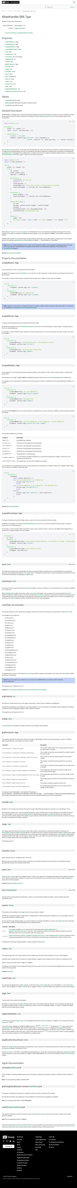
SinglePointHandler (19, 28)
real (14, 581)
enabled (7, 62)
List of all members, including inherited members (19, 33)
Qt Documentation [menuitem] (54, 1145)
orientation (8, 71)
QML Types (17, 11)
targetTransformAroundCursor (13, 91)
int (14, 696)
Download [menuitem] (38, 1147)
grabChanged (9, 103)
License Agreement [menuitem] (40, 1139)
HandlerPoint (11, 890)
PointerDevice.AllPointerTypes (28, 524)
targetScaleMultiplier (11, 89)
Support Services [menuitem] (21, 1165)
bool (9, 564)
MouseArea (10, 253)
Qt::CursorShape (11, 690)
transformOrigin (69, 1053)
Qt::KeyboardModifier (13, 506)
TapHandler (63, 834)
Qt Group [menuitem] (20, 1137)
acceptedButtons (10, 42)
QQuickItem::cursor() (22, 690)
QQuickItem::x (55, 935)
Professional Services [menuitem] (23, 1160)
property (7, 79)
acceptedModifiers (10, 47)
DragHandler (7, 153)
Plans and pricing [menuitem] (40, 1145)
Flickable (18, 253)
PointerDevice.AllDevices (27, 326)
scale (10, 929)
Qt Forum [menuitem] (51, 1147)
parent (7, 74)
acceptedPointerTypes (11, 49)
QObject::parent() (17, 883)
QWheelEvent (37, 1114)
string (11, 905)
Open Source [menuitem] (38, 1142)
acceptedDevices (10, 44)
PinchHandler (5, 832)
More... (20, 21)
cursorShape (8, 57)
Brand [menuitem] (18, 1142)
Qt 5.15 (4, 11)
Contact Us (8, 1146)
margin (7, 69)
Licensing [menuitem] (38, 1137)
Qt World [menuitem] (19, 1170)
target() (67, 878)
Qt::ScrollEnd (39, 595)
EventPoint (13, 1067)
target (7, 86)
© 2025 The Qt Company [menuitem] (10, 1176)
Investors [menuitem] (19, 1150)
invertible (8, 66)
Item (12, 381)
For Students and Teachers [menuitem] (56, 1142)
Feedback (69, 1176)
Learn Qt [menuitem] (51, 1137)
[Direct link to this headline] (13, 38)
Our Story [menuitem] (19, 1139)
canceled (7, 100)
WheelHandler (9, 593)
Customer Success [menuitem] (22, 1163)
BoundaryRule (6, 150)
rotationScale (9, 84)
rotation (7, 81)
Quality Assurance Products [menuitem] (24, 1155)
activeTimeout (9, 54)
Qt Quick (10, 11)
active (6, 52)
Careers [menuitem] (19, 1147)
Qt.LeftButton (24, 273)
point (6, 76)
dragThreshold (9, 59)
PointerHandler (52, 377)
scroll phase (33, 593)
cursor (29, 673)
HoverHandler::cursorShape (38, 690)
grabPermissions (10, 64)
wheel (7, 105)
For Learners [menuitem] (52, 1139)
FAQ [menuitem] (36, 1150)
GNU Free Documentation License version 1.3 (22, 1126)
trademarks (67, 1126)
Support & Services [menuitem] (23, 1157)
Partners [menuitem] (19, 1168)
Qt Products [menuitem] (20, 1152)
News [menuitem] (18, 1145)
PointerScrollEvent (13, 1107)
